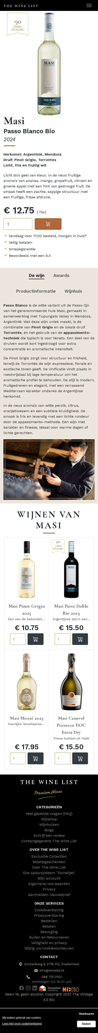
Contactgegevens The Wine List (49, 841)
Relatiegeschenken (49, 862)
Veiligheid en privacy (49, 943)
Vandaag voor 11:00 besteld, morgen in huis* (48, 236)
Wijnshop (49, 819)
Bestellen (49, 921)
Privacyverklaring (49, 915)
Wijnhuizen (49, 824)
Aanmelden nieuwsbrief (49, 894)
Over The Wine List (49, 867)
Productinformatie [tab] (36, 291)
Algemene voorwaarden (49, 884)
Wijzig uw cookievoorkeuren (49, 948)
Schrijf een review (49, 835)
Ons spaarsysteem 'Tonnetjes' (49, 873)
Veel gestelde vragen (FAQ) (49, 813)
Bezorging (49, 932)
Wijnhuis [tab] (73, 291)
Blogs (49, 830)
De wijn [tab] (36, 275)
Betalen (49, 926)
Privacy (49, 889)
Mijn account (49, 878)
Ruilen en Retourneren (49, 937)
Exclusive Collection (49, 856)
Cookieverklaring (49, 910)
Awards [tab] (61, 275)
